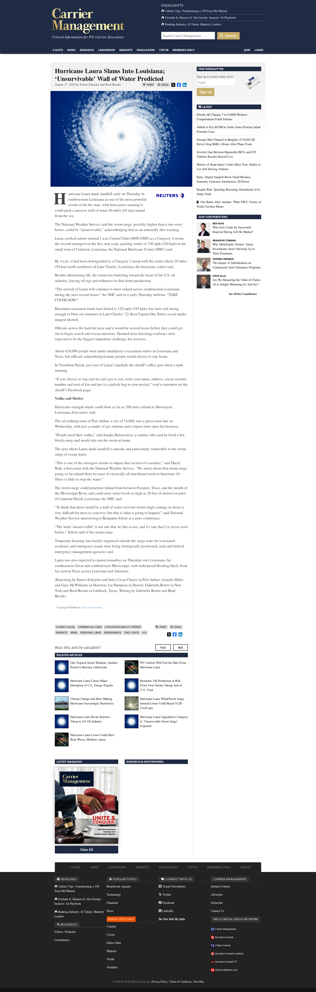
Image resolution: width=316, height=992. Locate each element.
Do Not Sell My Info (172, 919)
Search (230, 35)
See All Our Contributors (243, 294)
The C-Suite (131, 632)
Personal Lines (90, 632)
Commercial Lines (90, 627)
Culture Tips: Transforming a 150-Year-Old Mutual (196, 11)
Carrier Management (225, 928)
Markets (125, 50)
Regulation (146, 50)
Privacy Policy (160, 981)
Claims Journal (222, 945)
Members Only (184, 50)
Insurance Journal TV (226, 961)
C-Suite (58, 50)
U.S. (144, 632)
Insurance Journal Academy (229, 953)
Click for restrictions (92, 607)
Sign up (205, 91)
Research (87, 50)
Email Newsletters (174, 886)
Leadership (106, 50)
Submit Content (220, 886)
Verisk (110, 959)
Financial (112, 903)
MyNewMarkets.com (226, 969)
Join (247, 50)
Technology (114, 894)
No (180, 647)
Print (150, 84)
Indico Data (114, 943)
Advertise (216, 894)
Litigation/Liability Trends (123, 627)
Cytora (111, 934)
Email (165, 84)
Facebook (168, 903)
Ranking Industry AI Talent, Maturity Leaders (193, 24)
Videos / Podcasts (65, 932)
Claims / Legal (65, 627)
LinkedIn (167, 911)
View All (86, 849)
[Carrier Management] (103, 20)
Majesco (112, 951)
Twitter (166, 894)
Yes (163, 647)
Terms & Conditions (181, 981)
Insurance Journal (224, 937)
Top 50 (163, 50)
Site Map (199, 981)
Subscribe (217, 903)
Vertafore (112, 967)
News (71, 50)
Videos (245, 867)
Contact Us (217, 911)
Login (259, 50)
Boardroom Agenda (118, 886)
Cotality (111, 926)
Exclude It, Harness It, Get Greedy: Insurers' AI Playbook (200, 17)
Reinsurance (112, 632)
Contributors (62, 940)
